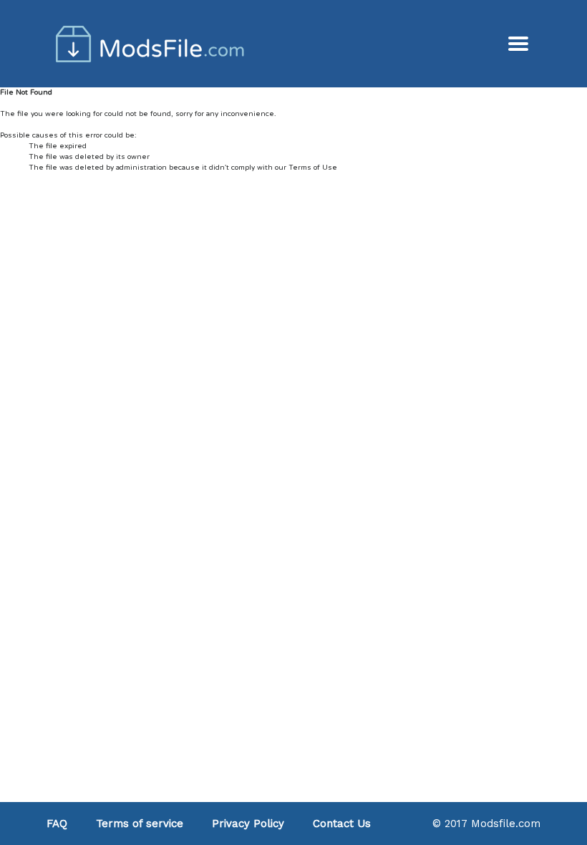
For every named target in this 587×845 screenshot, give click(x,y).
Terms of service (139, 823)
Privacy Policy (248, 823)
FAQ (57, 823)
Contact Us (342, 823)
